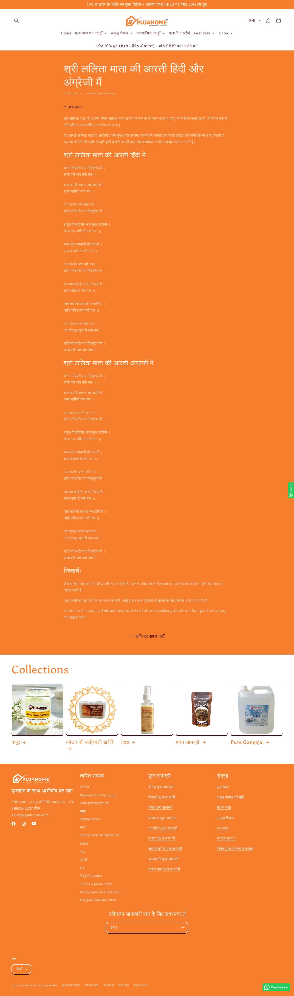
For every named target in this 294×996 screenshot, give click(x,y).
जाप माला (223, 828)
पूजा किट (223, 787)
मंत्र (82, 852)
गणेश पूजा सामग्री (160, 807)
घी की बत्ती (224, 807)
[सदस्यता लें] (183, 927)
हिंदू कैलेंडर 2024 (91, 876)
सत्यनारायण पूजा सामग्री (165, 849)
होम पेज (84, 787)
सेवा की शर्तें (108, 985)
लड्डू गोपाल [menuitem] (119, 33)
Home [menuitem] (66, 33)
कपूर (15, 742)
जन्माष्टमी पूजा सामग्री (163, 859)
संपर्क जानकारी (140, 985)
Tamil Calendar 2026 (96, 884)
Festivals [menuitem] (202, 33)
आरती (83, 860)
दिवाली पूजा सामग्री (161, 797)
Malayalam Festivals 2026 (100, 892)
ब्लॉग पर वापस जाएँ (150, 636)
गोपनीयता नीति (92, 985)
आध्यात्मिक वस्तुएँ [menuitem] (149, 33)
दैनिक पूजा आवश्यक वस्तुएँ (235, 849)
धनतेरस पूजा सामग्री (162, 818)
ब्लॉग (83, 811)
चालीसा (84, 843)
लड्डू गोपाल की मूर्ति (230, 797)
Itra (125, 742)
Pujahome (28, 985)
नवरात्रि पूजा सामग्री (162, 828)
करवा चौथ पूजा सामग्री (164, 869)
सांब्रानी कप (225, 818)
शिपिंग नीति (124, 985)
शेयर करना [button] (75, 107)
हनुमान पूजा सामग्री (161, 838)
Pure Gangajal (247, 742)
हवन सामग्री (188, 742)
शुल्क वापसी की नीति (71, 985)
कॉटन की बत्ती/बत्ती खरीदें (89, 742)
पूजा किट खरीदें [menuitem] (179, 33)
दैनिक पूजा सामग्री (161, 787)
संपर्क (83, 827)
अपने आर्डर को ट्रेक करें (94, 803)
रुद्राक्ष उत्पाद (226, 838)
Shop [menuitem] (223, 33)
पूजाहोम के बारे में (90, 819)
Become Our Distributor (98, 795)
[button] (16, 21)
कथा (82, 868)
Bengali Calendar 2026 (98, 900)
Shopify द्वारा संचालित (46, 985)
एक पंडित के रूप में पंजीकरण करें (99, 835)
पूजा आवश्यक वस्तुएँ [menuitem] (88, 33)
